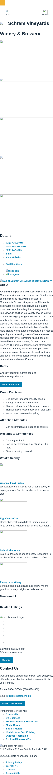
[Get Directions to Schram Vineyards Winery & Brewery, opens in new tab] (26, 281)
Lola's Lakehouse (10, 550)
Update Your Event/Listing (20, 732)
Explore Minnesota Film (19, 739)
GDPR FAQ (12, 766)
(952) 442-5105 (14, 250)
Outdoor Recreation (17, 736)
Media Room (13, 725)
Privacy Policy (14, 762)
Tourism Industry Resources (22, 721)
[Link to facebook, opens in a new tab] (12, 271)
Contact (10, 769)
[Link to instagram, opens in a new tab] (12, 274)
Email (9, 253)
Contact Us (12, 714)
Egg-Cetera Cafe (9, 518)
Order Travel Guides (12, 703)
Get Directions (14, 264)
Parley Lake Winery (10, 582)
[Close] (2, 2)
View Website (13, 257)
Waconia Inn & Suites (12, 483)
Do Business (13, 718)
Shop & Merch (14, 728)
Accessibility (13, 773)
